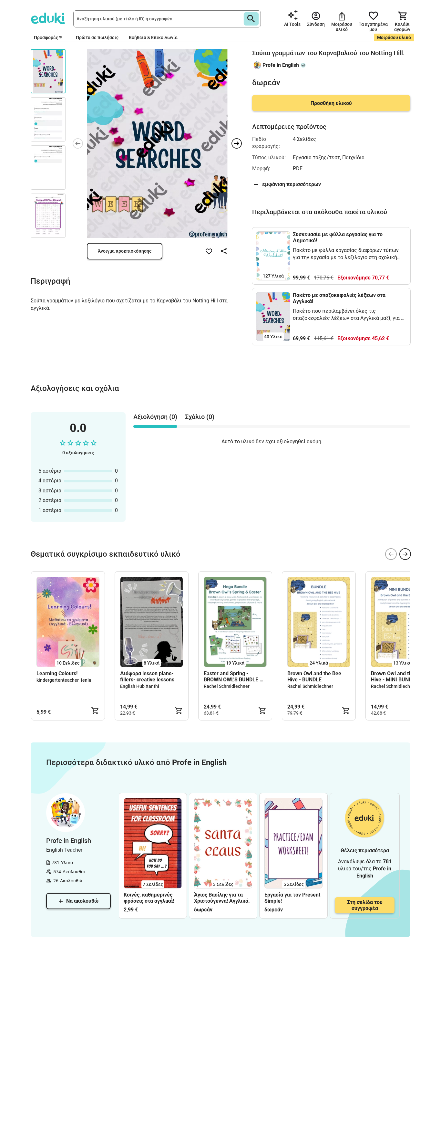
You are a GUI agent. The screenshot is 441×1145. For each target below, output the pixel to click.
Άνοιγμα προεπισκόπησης (124, 251)
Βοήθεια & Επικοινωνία (153, 37)
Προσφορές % (48, 37)
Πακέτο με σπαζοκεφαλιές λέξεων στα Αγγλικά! (339, 298)
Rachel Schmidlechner (227, 686)
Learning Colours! (56, 673)
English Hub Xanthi (139, 686)
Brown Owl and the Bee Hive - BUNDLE (314, 676)
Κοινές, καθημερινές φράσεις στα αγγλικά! (149, 898)
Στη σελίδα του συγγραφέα (365, 905)
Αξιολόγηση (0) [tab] (155, 417)
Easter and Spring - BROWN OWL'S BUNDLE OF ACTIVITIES (235, 676)
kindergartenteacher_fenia (63, 680)
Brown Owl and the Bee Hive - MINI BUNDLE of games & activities (398, 676)
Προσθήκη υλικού (331, 103)
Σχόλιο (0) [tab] (199, 417)
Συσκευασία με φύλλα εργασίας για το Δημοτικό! (338, 237)
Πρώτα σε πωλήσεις (97, 37)
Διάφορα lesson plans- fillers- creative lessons (147, 676)
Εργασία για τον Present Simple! (292, 898)
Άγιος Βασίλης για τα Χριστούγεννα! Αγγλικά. (222, 898)
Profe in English (280, 65)
